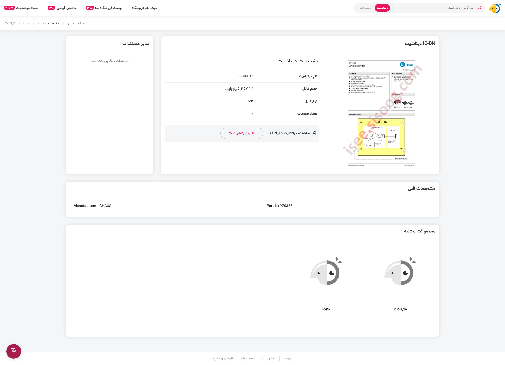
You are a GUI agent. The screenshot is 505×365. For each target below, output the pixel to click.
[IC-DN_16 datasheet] (400, 281)
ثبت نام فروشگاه (144, 8)
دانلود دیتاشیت (48, 23)
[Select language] (13, 351)
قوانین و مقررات (222, 358)
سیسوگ (247, 358)
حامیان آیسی (63, 8)
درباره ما (289, 358)
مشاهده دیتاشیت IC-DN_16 (289, 133)
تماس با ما (268, 358)
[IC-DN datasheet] (326, 281)
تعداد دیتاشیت (21, 8)
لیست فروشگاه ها (104, 8)
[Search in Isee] (479, 8)
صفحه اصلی (75, 23)
